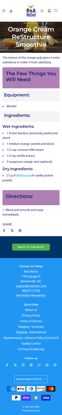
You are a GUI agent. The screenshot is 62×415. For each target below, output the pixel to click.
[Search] (42, 10)
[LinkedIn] (47, 365)
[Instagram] (23, 365)
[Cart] (49, 10)
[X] (15, 365)
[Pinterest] (31, 365)
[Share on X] (12, 231)
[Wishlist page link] (56, 10)
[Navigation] (3, 10)
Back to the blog (31, 247)
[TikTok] (55, 365)
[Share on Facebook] (4, 231)
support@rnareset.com (31, 286)
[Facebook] (7, 365)
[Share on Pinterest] (20, 231)
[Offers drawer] (11, 10)
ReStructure (24, 175)
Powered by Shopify (31, 411)
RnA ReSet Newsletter (31, 295)
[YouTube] (39, 365)
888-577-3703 (31, 290)
